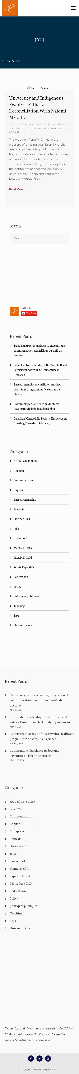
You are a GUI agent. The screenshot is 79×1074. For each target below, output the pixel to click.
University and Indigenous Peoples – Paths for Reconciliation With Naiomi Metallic (37, 107)
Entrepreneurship (25, 499)
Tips (16, 615)
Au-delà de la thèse (25, 461)
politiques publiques (26, 596)
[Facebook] (31, 1058)
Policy (25, 128)
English (56, 124)
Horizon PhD (22, 519)
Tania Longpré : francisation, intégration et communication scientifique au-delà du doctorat (40, 350)
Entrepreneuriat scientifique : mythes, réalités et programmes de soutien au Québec (37, 389)
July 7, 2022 (16, 124)
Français (19, 509)
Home (6, 61)
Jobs (16, 528)
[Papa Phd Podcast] (10, 8)
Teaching (37, 128)
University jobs (54, 128)
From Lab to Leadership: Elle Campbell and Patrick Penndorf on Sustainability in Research (40, 370)
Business (19, 471)
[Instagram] (48, 1058)
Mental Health (23, 548)
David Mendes (37, 124)
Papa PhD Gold (23, 557)
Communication (24, 480)
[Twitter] (39, 1058)
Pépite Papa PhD (24, 567)
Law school (20, 538)
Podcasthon (21, 577)
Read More (16, 189)
